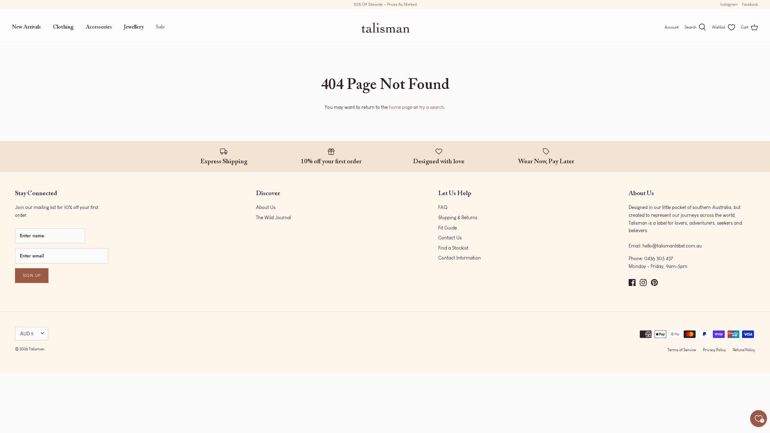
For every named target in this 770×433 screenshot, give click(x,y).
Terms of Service (681, 350)
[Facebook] (632, 282)
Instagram (729, 4)
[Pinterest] (654, 282)
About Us (266, 207)
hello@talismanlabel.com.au (672, 246)
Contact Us (450, 238)
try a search (431, 107)
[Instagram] (643, 282)
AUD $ (26, 333)
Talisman (36, 349)
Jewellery (134, 27)
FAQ (442, 207)
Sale (160, 27)
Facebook (750, 4)
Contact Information (459, 258)
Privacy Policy (714, 350)
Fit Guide (447, 228)
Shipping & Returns (457, 217)
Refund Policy (744, 350)
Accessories (99, 27)
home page (400, 107)
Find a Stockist (453, 248)
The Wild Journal (273, 217)
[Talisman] (385, 27)
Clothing (63, 27)
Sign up (32, 275)
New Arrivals (26, 27)
